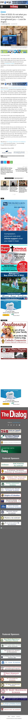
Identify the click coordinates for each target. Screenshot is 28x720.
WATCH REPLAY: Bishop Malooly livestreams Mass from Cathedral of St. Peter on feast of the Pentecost (7, 170)
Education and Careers (4, 186)
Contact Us (18, 716)
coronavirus (21, 155)
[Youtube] (19, 425)
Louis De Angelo (4, 157)
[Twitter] (5, 162)
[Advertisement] (14, 374)
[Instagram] (11, 425)
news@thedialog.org (16, 422)
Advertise (13, 716)
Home (2, 9)
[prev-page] (13, 194)
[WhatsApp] (11, 162)
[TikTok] (14, 425)
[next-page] (14, 194)
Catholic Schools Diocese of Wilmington (11, 155)
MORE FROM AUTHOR (18, 178)
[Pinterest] (8, 162)
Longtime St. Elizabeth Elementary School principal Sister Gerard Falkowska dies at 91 (5, 188)
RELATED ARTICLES (9, 178)
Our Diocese (6, 9)
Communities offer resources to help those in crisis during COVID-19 (21, 170)
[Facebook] (2, 162)
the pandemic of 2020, (9, 63)
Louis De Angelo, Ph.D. (6, 23)
